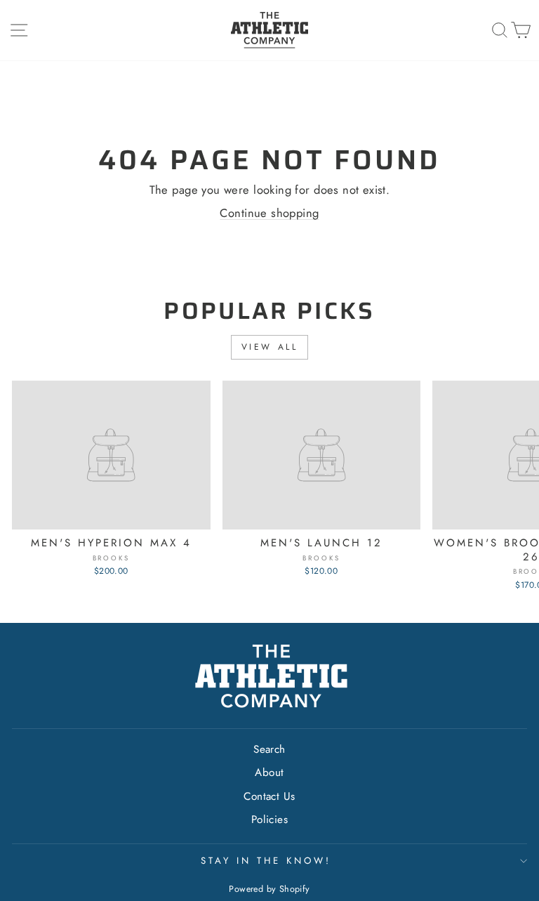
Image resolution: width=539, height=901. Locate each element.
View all (269, 347)
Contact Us (269, 796)
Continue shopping (269, 212)
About (269, 772)
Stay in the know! (266, 860)
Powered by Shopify (269, 889)
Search (269, 749)
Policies (269, 819)
